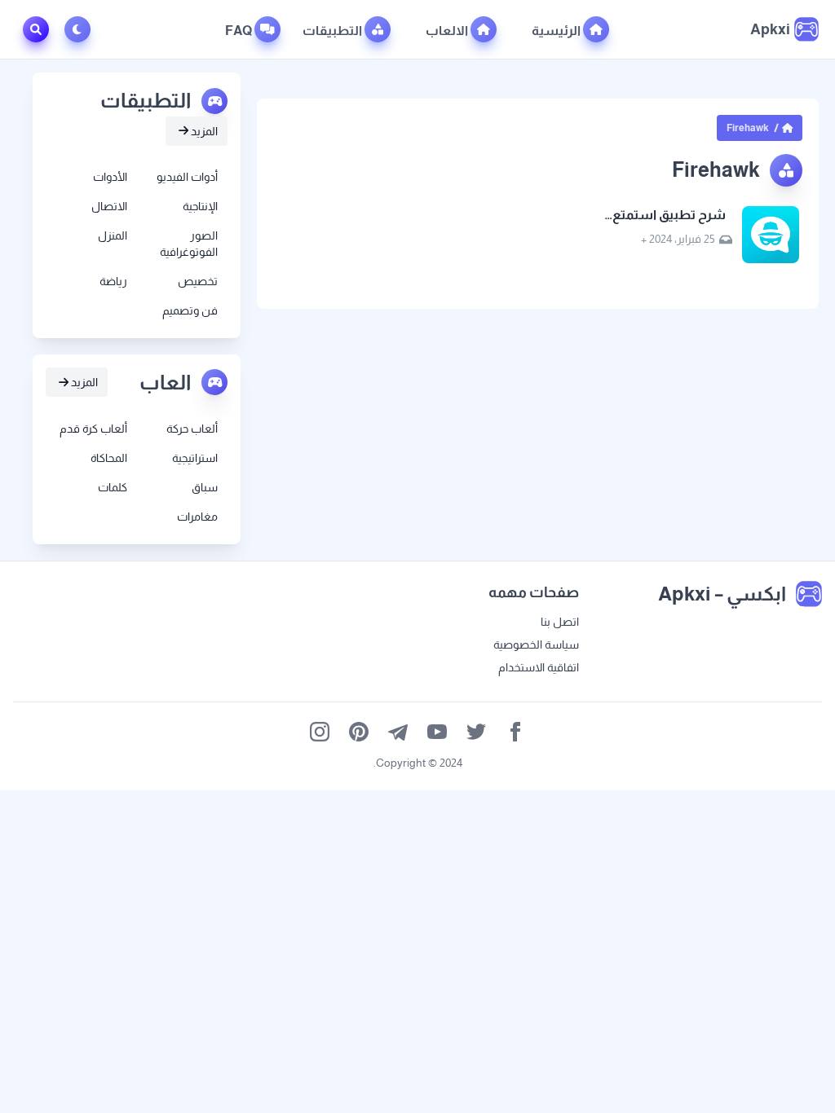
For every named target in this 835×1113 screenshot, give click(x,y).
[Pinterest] (359, 731)
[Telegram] (398, 731)
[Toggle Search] (36, 29)
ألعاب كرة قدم (93, 428)
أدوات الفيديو (187, 176)
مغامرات (197, 516)
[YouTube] (437, 731)
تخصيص (198, 281)
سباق (205, 487)
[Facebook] (515, 731)
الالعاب (448, 30)
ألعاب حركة (192, 428)
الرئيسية (557, 30)
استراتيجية (195, 457)
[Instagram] (319, 731)
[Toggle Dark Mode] (80, 29)
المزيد (203, 131)
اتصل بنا (560, 621)
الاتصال (109, 206)
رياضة (113, 281)
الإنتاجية (200, 206)
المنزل (112, 235)
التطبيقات (333, 30)
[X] (476, 731)
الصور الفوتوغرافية (189, 243)
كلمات (112, 487)
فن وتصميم (190, 310)
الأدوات (110, 176)
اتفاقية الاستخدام (538, 667)
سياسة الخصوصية (536, 644)
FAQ (239, 30)
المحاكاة (109, 457)
